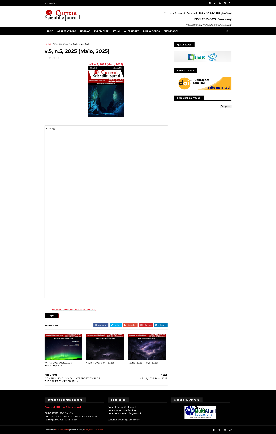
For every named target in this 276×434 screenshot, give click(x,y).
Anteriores (58, 44)
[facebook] (210, 3)
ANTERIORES (131, 31)
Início (50, 31)
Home (48, 44)
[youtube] (220, 3)
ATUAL (116, 31)
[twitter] (215, 3)
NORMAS (85, 31)
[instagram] (225, 3)
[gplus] (230, 3)
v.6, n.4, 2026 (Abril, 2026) (100, 362)
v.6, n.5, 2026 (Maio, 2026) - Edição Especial (59, 364)
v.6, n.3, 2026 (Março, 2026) (143, 362)
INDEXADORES (151, 31)
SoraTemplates (62, 429)
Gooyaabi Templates (93, 429)
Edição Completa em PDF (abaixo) (74, 309)
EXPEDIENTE (101, 31)
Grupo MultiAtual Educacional (63, 407)
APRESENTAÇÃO (66, 31)
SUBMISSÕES (51, 3)
